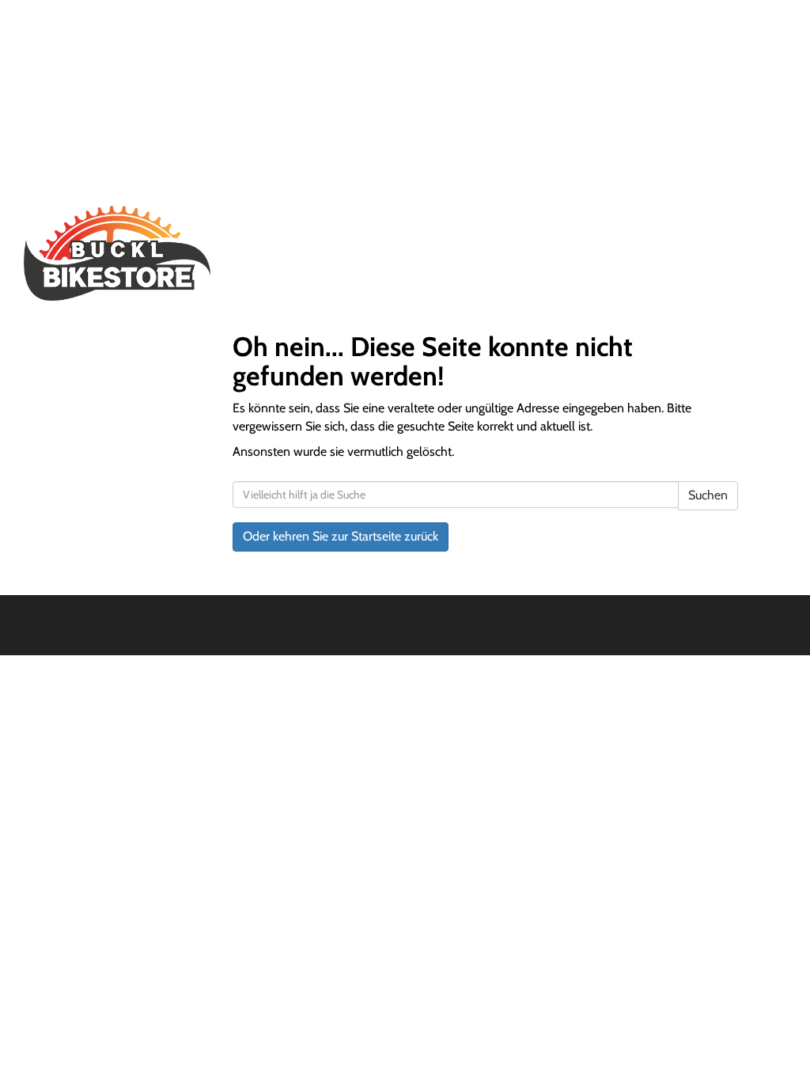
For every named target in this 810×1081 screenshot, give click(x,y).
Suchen (708, 495)
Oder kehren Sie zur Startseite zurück (340, 536)
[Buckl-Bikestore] (175, 253)
